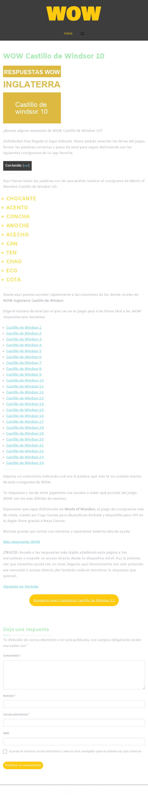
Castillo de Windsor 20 (25, 439)
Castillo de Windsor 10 (25, 381)
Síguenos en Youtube (20, 587)
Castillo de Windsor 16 (25, 416)
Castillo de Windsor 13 (25, 398)
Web (6, 733)
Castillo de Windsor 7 (24, 363)
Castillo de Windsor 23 (25, 457)
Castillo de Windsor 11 (25, 386)
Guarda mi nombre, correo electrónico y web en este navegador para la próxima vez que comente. (75, 751)
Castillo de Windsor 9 (24, 375)
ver (26, 166)
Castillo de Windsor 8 (24, 369)
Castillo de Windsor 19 (25, 433)
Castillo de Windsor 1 (24, 328)
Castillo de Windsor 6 (24, 357)
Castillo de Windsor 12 (25, 392)
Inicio (68, 33)
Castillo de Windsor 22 (25, 451)
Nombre (9, 696)
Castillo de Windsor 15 (25, 410)
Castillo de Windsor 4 (24, 345)
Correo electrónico (16, 715)
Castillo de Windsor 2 (24, 333)
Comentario (12, 656)
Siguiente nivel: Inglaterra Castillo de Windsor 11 (74, 600)
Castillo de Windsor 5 (24, 351)
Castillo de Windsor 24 (25, 463)
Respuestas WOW (87, 792)
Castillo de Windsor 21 (25, 445)
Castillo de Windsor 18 (25, 428)
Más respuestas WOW (21, 542)
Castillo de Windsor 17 (25, 422)
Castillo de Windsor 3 (24, 339)
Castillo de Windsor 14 (25, 404)
